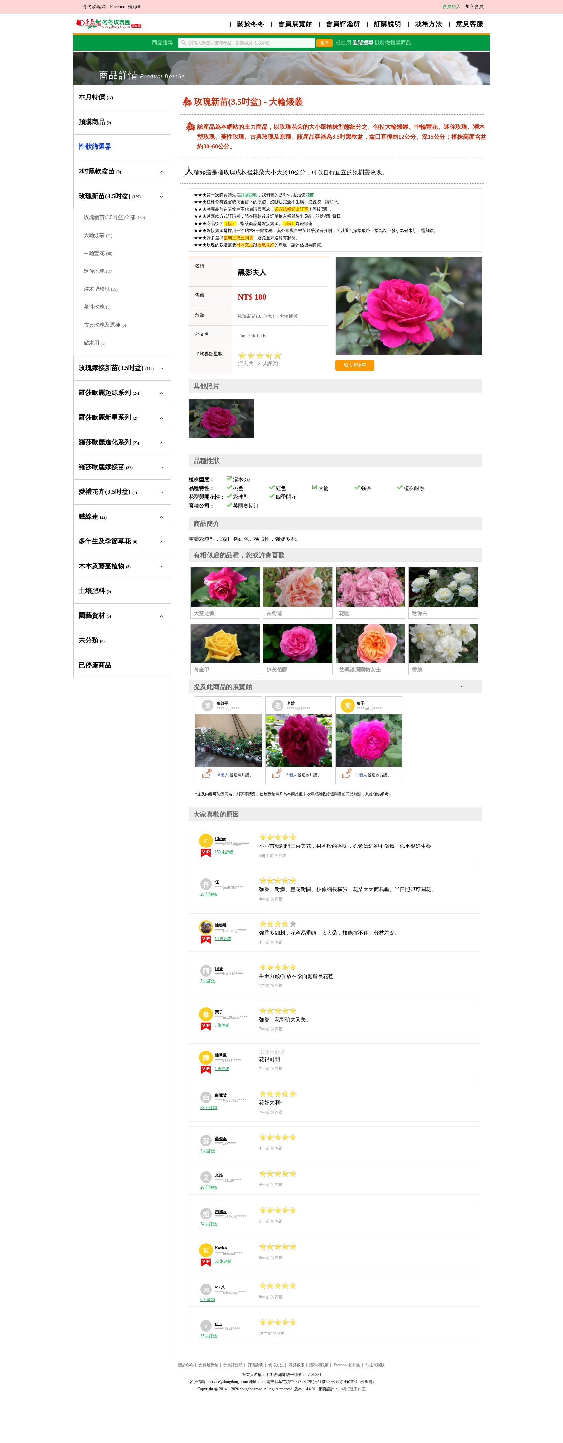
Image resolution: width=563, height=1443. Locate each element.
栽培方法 (428, 23)
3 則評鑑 (207, 1151)
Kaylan (221, 1248)
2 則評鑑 (222, 1069)
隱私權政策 (319, 1365)
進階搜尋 (363, 42)
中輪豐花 (98, 253)
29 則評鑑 (208, 894)
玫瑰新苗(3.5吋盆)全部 (114, 217)
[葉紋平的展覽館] (228, 740)
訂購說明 (387, 23)
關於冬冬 (251, 23)
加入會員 (474, 6)
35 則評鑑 (208, 1336)
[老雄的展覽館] (299, 740)
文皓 (219, 1175)
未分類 (92, 640)
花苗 (310, 194)
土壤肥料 (95, 590)
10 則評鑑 (223, 938)
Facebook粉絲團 (125, 6)
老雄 (291, 703)
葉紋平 (222, 703)
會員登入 (451, 6)
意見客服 (470, 23)
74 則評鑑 (208, 1224)
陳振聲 (221, 925)
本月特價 (96, 96)
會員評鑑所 (343, 23)
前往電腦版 (375, 1365)
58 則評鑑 (223, 1261)
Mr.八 (220, 1287)
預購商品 (95, 121)
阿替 (219, 968)
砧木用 (94, 343)
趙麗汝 (221, 1211)
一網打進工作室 (352, 1389)
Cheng (220, 838)
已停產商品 (95, 665)
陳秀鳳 (221, 1055)
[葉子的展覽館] (369, 740)
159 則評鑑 (224, 852)
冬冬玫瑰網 (94, 6)
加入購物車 (354, 365)
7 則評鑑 (207, 981)
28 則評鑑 (208, 1187)
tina (218, 1323)
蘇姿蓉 (221, 1138)
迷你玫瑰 (98, 271)
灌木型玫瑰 (101, 289)
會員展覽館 (295, 23)
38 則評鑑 (208, 1107)
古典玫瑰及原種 (105, 325)
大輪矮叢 (98, 235)
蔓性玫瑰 (97, 307)
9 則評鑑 (207, 1299)
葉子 (361, 703)
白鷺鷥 (221, 1095)
